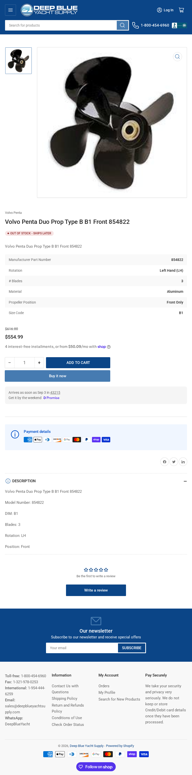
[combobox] (67, 25)
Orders (104, 686)
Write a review (96, 590)
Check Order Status (68, 724)
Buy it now (57, 376)
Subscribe (131, 648)
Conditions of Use (67, 718)
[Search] (122, 25)
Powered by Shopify (120, 746)
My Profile (106, 692)
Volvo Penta (13, 213)
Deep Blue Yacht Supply (87, 746)
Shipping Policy (64, 698)
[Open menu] (10, 10)
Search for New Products (119, 699)
